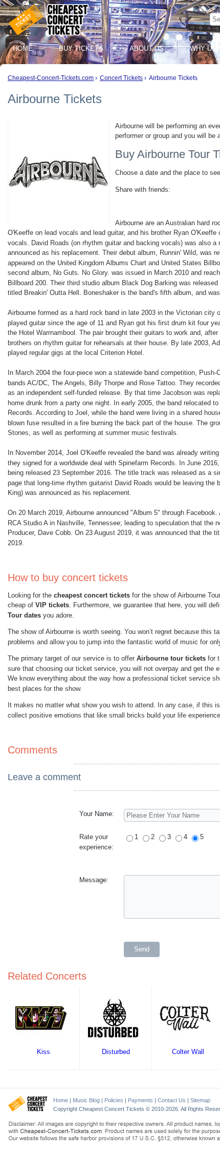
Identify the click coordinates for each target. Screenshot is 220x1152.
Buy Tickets (81, 48)
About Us (146, 48)
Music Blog (86, 1100)
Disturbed (116, 1052)
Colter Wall (188, 1052)
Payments (140, 1100)
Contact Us (172, 1100)
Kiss (43, 1052)
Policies (113, 1100)
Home (23, 48)
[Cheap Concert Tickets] (28, 1109)
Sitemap (200, 1100)
